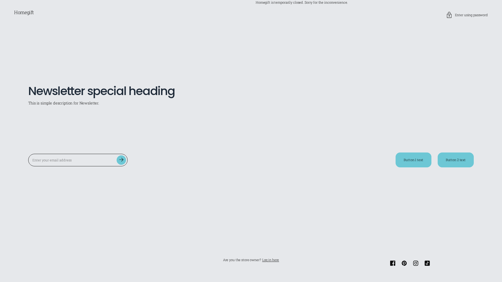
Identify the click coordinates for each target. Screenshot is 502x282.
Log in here (270, 260)
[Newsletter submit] (121, 160)
